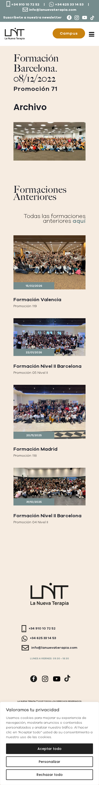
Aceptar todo (49, 748)
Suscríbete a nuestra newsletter (32, 17)
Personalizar (49, 761)
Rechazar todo (50, 774)
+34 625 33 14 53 (69, 4)
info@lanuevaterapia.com (52, 10)
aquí (79, 221)
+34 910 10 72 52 (25, 4)
